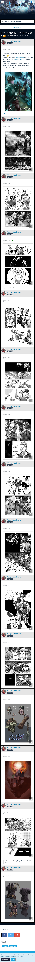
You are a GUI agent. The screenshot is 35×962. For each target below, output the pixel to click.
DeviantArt (18, 58)
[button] (2, 2)
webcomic (12, 946)
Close (13, 959)
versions (16, 60)
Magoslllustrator (13, 36)
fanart (5, 946)
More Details (5, 959)
